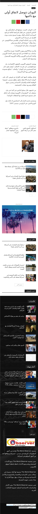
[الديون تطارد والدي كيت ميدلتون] (31, 347)
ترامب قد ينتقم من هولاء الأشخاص (14, 316)
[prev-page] (34, 195)
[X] (23, 22)
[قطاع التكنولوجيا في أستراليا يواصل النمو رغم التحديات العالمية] (31, 257)
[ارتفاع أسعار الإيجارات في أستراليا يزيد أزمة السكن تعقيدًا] (31, 178)
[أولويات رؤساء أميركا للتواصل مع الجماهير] (31, 328)
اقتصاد (28, 5)
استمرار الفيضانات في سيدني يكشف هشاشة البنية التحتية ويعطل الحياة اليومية (13, 267)
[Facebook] (28, 22)
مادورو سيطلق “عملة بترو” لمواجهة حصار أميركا (11, 130)
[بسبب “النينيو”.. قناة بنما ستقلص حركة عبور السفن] (31, 395)
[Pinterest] (18, 22)
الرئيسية (34, 5)
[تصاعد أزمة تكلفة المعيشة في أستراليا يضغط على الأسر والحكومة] (31, 277)
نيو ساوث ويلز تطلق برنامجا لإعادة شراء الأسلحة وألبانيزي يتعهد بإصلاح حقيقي (15, 414)
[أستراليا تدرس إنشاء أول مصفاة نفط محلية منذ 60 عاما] (31, 169)
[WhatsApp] (14, 22)
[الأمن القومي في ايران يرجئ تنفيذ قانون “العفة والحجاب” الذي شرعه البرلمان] (31, 309)
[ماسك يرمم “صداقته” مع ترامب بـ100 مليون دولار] (31, 424)
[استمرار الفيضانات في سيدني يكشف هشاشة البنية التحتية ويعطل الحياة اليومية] (31, 267)
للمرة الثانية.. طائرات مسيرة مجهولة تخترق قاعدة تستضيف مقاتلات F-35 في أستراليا (15, 385)
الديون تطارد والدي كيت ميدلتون (15, 345)
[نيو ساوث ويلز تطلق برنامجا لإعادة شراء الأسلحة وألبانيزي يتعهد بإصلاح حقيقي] (31, 414)
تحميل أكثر (19, 285)
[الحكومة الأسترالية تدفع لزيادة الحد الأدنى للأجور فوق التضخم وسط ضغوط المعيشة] (31, 188)
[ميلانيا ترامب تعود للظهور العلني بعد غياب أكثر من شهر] (31, 404)
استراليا (28, 172)
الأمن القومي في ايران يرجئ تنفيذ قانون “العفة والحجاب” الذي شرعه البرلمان (14, 308)
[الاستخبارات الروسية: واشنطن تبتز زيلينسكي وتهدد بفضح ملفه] (31, 357)
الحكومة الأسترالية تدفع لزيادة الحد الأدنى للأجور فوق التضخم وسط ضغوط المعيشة (16, 188)
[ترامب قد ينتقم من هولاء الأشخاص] (31, 318)
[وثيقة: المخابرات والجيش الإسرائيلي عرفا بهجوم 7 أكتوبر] (31, 338)
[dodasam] (28, 146)
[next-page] (30, 195)
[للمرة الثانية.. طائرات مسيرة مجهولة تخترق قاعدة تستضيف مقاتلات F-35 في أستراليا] (31, 385)
